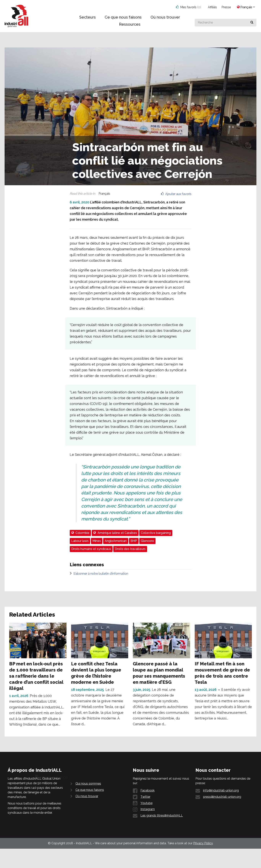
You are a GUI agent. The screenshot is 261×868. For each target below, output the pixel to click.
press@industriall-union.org (222, 797)
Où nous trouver (86, 796)
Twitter (145, 797)
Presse (226, 7)
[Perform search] (251, 22)
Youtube (146, 803)
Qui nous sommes (88, 783)
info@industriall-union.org (221, 790)
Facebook (147, 790)
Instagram (147, 809)
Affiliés (212, 7)
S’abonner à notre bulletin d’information (100, 573)
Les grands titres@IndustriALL (161, 815)
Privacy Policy (203, 843)
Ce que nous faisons (89, 790)
